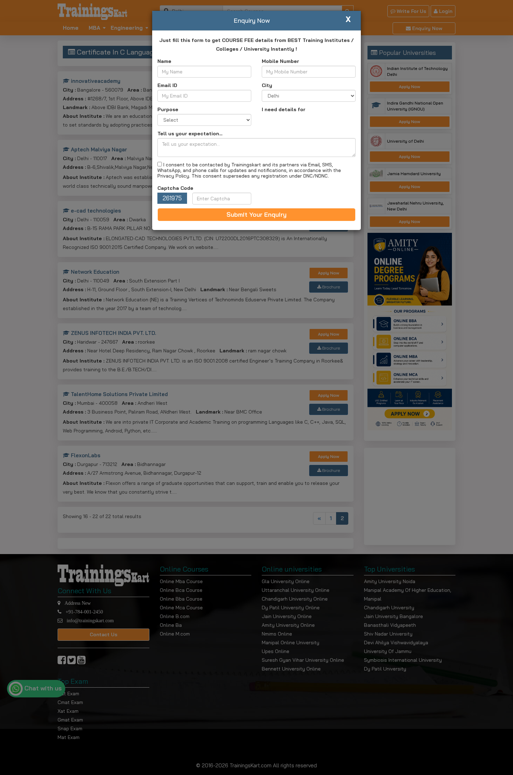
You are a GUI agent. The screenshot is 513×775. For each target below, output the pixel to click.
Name (164, 61)
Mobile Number (280, 61)
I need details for (283, 109)
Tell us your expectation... (189, 133)
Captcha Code (175, 188)
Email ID (167, 85)
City (267, 85)
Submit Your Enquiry (256, 214)
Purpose (167, 109)
